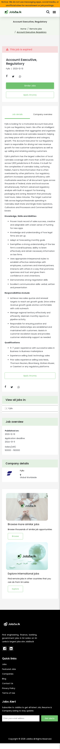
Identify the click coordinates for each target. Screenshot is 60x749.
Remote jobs (36, 28)
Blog (4, 678)
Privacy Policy (8, 688)
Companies (7, 673)
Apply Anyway (30, 94)
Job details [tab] (17, 114)
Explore (15, 588)
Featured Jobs (9, 669)
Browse (15, 536)
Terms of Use (8, 693)
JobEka (29, 738)
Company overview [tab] (42, 114)
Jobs (4, 664)
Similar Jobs (30, 85)
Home (23, 28)
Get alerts (49, 718)
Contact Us (7, 683)
